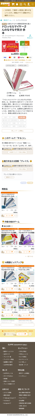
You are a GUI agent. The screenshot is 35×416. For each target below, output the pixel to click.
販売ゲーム (8, 20)
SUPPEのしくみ (8, 373)
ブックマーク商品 (9, 359)
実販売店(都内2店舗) (25, 403)
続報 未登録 (11, 334)
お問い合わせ (23, 406)
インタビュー (23, 376)
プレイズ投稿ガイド (9, 384)
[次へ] (33, 241)
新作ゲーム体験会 (24, 373)
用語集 (5, 378)
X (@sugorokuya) (9, 398)
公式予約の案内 (8, 365)
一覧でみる (29, 256)
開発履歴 (21, 408)
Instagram (6, 403)
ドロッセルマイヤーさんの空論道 (27, 232)
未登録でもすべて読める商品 (17, 152)
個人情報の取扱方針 (25, 392)
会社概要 (21, 400)
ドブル (3, 296)
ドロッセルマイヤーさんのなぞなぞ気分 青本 (12, 196)
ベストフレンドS (23, 270)
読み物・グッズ (23, 365)
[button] (9, 149)
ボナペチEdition (8, 376)
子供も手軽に (23, 351)
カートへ (8, 215)
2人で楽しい (22, 362)
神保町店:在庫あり (23, 65)
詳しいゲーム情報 (16, 131)
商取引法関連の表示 (25, 395)
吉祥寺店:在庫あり (11, 65)
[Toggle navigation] (33, 4)
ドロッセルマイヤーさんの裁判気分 (9, 232)
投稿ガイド (9, 177)
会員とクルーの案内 (9, 381)
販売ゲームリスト (9, 351)
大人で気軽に (23, 356)
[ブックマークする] (16, 215)
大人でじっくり (23, 359)
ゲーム (4, 24)
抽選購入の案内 (8, 362)
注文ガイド (29, 62)
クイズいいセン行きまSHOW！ (25, 296)
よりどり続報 (7, 392)
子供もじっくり (23, 354)
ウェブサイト (23, 398)
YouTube (6, 400)
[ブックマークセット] (17, 4)
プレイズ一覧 (7, 356)
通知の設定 (7, 395)
